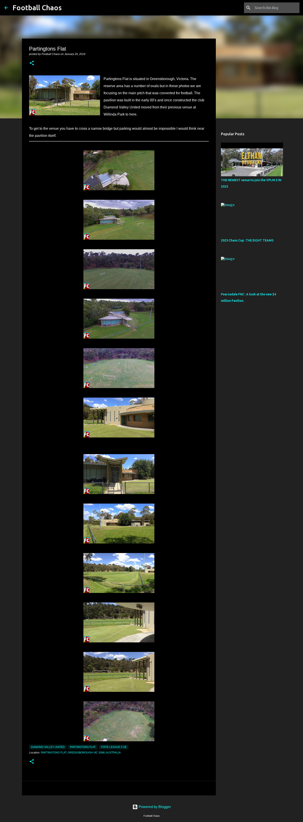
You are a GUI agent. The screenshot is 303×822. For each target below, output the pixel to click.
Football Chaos (37, 8)
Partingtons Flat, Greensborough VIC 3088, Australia (81, 752)
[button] (31, 63)
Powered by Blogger (154, 807)
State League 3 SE (114, 747)
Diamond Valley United (48, 747)
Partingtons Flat (83, 747)
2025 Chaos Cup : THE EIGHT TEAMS (247, 240)
